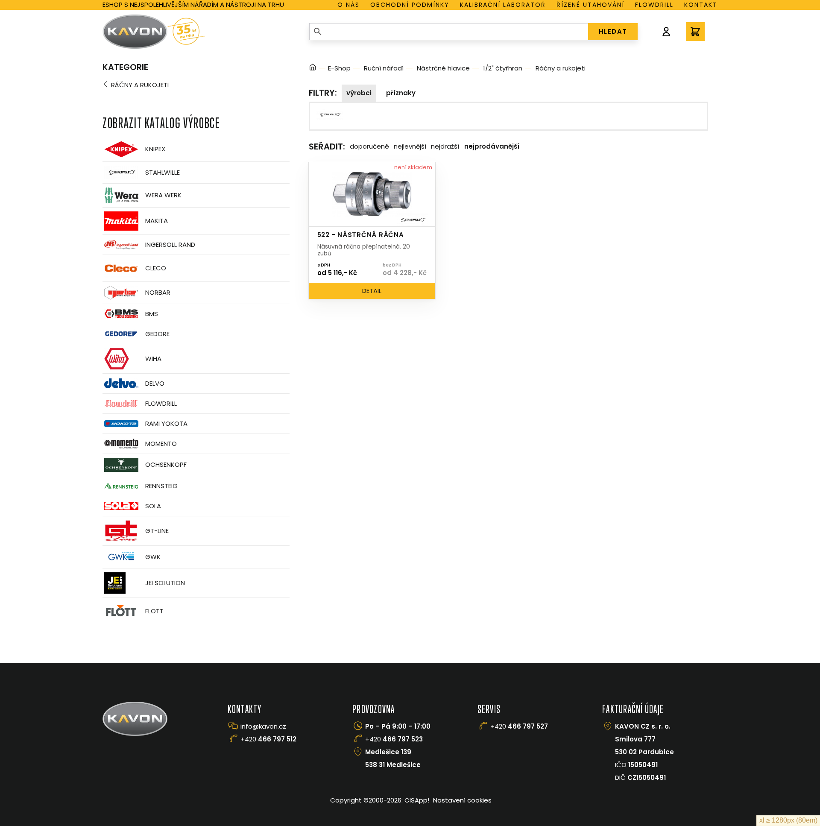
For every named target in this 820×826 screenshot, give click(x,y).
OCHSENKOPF (166, 464)
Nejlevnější (410, 146)
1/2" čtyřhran (502, 68)
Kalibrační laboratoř (503, 4)
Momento (161, 443)
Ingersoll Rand (170, 244)
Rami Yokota (166, 423)
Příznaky (401, 92)
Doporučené (369, 146)
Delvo (154, 383)
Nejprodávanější (491, 146)
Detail (371, 290)
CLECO (155, 268)
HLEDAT (613, 31)
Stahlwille (162, 172)
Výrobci (359, 92)
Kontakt (701, 4)
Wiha (153, 358)
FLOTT (154, 610)
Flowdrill (654, 4)
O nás (348, 4)
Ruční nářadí (384, 68)
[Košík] (695, 31)
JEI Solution (165, 582)
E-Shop (339, 68)
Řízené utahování (590, 4)
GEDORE (157, 333)
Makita (156, 220)
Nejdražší (445, 146)
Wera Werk (163, 194)
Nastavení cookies (462, 800)
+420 (268, 739)
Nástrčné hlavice (443, 68)
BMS (151, 313)
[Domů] (312, 68)
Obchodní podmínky (409, 4)
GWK (153, 556)
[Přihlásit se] (666, 31)
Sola (153, 505)
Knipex (155, 148)
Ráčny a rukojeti (140, 84)
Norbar (157, 292)
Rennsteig (161, 485)
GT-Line (157, 530)
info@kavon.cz (263, 726)
